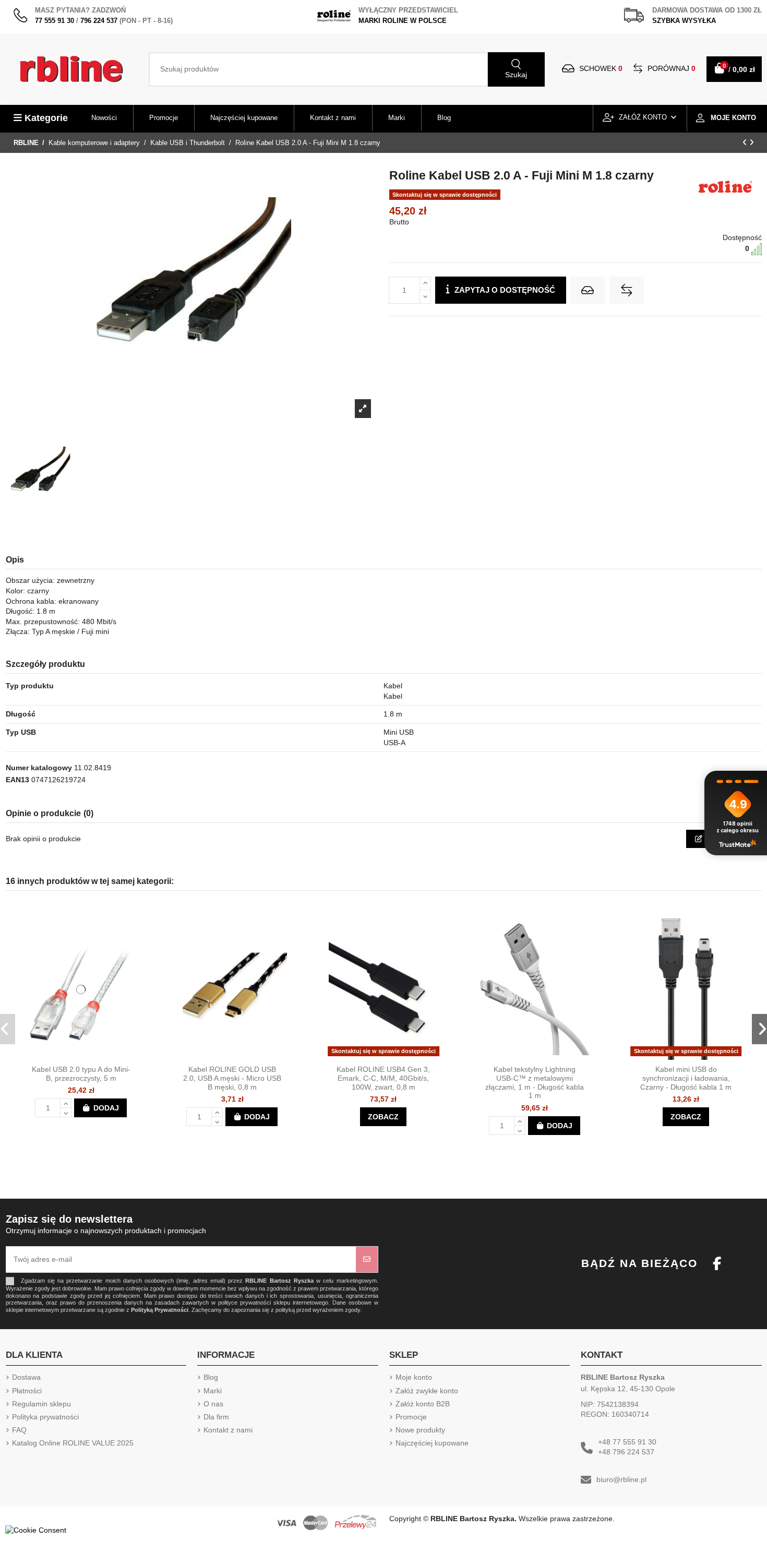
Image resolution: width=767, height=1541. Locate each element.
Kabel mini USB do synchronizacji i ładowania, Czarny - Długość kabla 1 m (686, 1078)
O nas (213, 1404)
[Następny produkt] (751, 142)
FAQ (19, 1430)
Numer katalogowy (39, 767)
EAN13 (17, 779)
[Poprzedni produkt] (745, 142)
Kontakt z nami (228, 1430)
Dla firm (216, 1417)
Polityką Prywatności (159, 1310)
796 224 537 (98, 21)
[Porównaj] (90, 1056)
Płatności (27, 1391)
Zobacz (383, 1117)
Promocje (411, 1417)
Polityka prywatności (45, 1417)
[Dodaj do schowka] (587, 290)
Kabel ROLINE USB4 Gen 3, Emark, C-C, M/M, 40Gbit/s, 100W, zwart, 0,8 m (383, 1078)
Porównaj (670, 68)
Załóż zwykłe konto (427, 1391)
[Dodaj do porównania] (626, 290)
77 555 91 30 (54, 21)
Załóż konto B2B (423, 1404)
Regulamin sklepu (41, 1404)
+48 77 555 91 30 (627, 1442)
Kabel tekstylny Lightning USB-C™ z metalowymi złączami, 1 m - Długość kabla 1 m (534, 1082)
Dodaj (106, 1108)
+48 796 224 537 (626, 1452)
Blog (210, 1377)
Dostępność (742, 237)
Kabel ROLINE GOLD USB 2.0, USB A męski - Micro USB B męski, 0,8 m (232, 1078)
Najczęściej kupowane (432, 1443)
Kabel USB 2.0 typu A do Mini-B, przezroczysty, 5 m (81, 1073)
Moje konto (414, 1377)
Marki (212, 1391)
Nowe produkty (420, 1430)
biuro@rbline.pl (621, 1479)
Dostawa (26, 1377)
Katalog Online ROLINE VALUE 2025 (73, 1443)
